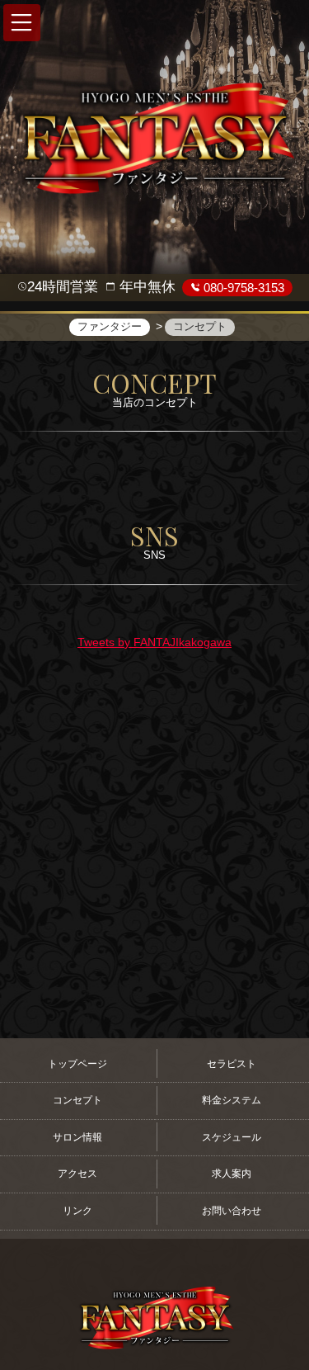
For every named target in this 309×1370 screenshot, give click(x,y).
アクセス (77, 1173)
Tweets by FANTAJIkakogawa (154, 642)
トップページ (77, 1064)
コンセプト (77, 1100)
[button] (21, 22)
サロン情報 (77, 1137)
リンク (77, 1210)
